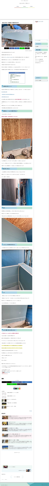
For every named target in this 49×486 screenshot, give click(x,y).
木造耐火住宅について (13, 74)
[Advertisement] (24, 14)
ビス (11, 80)
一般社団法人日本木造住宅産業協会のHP (8, 94)
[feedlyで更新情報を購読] (18, 388)
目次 (15, 72)
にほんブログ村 (7, 372)
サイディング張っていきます (8, 57)
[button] (27, 48)
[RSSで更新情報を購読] (19, 388)
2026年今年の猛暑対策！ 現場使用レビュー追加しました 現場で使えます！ (41, 53)
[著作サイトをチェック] (14, 388)
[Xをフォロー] (16, 388)
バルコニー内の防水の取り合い (14, 79)
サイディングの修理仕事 (39, 59)
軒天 (11, 78)
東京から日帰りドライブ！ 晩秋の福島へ (41, 57)
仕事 (2, 378)
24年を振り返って (38, 62)
